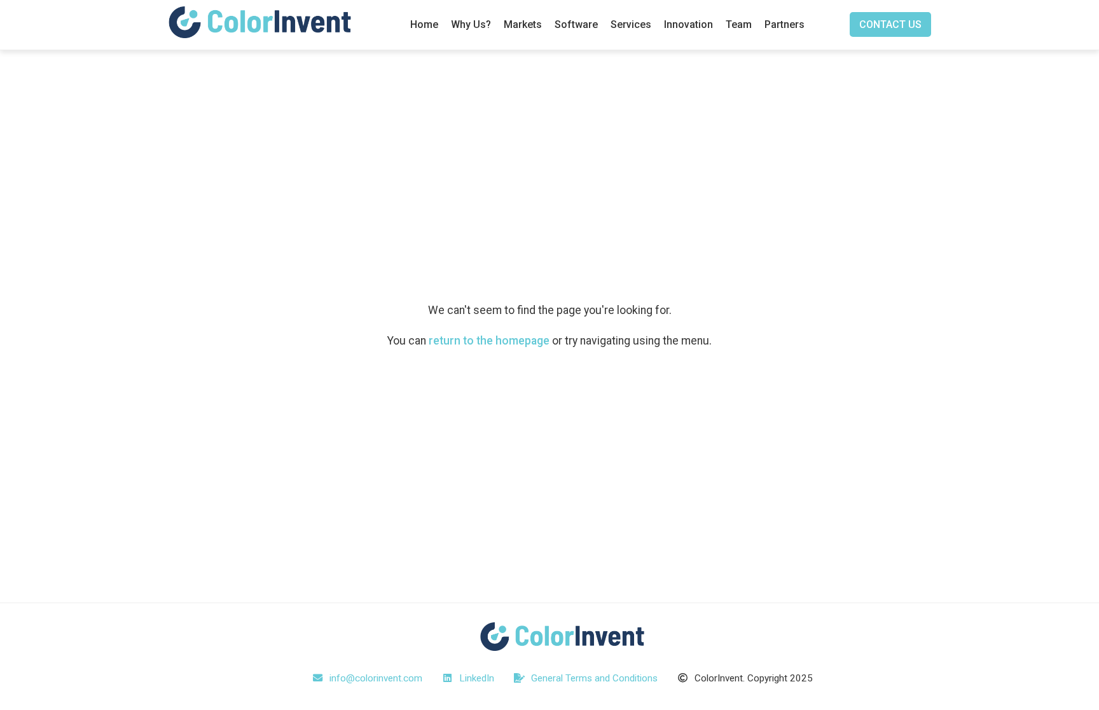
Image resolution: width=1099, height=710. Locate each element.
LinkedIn (475, 678)
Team (739, 24)
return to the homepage (489, 340)
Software (576, 24)
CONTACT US (890, 24)
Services (631, 24)
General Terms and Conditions (593, 678)
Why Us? (471, 24)
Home (424, 24)
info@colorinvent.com (374, 678)
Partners (784, 24)
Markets (523, 24)
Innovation (688, 24)
